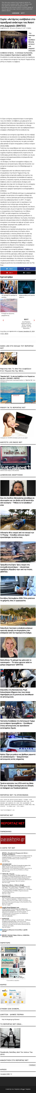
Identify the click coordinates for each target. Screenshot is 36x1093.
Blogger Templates (25, 1089)
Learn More (15, 13)
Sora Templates (15, 1089)
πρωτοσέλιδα (10, 980)
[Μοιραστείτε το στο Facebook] (6, 334)
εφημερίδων (17, 980)
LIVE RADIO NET (6, 864)
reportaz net (6, 28)
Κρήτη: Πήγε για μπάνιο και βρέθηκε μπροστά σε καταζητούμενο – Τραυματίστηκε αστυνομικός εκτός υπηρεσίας (17, 756)
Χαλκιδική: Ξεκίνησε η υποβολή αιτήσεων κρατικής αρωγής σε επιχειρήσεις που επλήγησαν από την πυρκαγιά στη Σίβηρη (16, 630)
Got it (23, 13)
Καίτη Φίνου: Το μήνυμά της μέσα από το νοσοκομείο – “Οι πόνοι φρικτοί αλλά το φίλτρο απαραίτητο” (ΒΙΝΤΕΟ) (16, 662)
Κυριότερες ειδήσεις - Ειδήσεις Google (13, 885)
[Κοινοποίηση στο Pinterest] (7, 334)
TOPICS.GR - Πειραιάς (8, 874)
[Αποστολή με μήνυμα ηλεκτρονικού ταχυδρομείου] (1, 334)
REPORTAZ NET (6, 896)
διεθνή (29, 28)
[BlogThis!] (3, 334)
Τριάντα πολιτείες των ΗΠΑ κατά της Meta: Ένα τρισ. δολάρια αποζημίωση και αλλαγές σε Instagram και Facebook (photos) (17, 785)
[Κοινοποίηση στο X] (4, 334)
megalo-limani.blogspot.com (10, 907)
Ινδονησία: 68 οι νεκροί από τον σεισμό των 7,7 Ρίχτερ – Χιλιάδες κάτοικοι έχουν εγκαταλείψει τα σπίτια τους (17, 535)
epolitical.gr (5, 918)
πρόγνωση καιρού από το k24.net (12, 1004)
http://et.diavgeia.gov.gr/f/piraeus (10, 1019)
